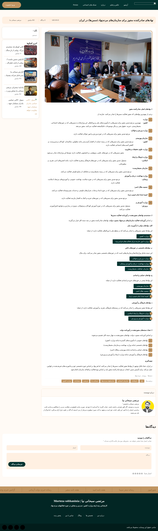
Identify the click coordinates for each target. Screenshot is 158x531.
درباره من (100, 515)
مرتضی (85, 381)
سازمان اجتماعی (123, 381)
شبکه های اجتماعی (89, 5)
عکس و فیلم (114, 5)
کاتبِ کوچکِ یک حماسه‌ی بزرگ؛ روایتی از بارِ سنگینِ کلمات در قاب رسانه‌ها (14, 49)
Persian (75, 5)
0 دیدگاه (42, 20)
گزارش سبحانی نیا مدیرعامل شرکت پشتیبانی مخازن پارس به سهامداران (14, 74)
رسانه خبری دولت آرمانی (29, 490)
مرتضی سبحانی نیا (15, 20)
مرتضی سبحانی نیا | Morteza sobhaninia (79, 501)
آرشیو (126, 5)
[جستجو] (5, 35)
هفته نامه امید (88, 490)
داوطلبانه (134, 381)
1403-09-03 (55, 20)
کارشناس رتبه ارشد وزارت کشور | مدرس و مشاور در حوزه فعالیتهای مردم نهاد (79, 506)
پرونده (144, 376)
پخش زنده (57, 515)
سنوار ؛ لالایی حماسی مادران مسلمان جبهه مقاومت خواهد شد (15, 102)
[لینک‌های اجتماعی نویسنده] (49, 400)
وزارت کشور (67, 381)
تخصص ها (89, 515)
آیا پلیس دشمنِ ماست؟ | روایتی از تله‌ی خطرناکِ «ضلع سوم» (14, 61)
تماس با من (69, 515)
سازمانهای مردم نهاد (107, 381)
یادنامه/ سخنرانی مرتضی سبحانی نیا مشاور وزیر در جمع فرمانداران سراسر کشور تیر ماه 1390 (14, 90)
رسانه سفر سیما (115, 490)
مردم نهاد (138, 376)
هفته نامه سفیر (61, 490)
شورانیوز (141, 490)
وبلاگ (80, 515)
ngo (142, 381)
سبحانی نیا (94, 381)
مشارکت (77, 381)
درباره (103, 5)
